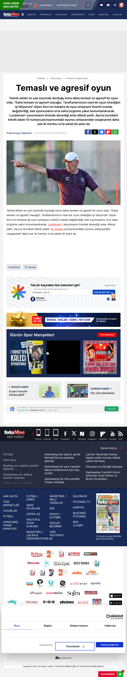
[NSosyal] (101, 131)
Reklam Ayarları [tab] (79, 625)
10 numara (57, 229)
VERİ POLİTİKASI (57, 533)
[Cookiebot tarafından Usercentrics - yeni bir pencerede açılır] (108, 617)
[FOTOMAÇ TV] (101, 4)
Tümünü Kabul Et (110, 644)
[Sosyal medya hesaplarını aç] (114, 4)
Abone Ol (111, 409)
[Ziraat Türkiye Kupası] (121, 4)
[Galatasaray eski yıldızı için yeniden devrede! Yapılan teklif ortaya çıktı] (100, 357)
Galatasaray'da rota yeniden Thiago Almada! (62, 480)
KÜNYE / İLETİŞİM (55, 515)
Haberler (41, 78)
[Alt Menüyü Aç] (23, 14)
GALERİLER (80, 496)
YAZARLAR (10, 510)
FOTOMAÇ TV (81, 501)
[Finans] (63, 319)
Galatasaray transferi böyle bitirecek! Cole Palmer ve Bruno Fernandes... (103, 475)
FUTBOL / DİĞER (32, 497)
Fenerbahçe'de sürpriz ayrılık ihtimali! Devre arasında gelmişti (62, 458)
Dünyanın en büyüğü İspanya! (104, 466)
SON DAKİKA (108, 674)
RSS (52, 508)
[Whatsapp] (115, 131)
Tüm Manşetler (107, 334)
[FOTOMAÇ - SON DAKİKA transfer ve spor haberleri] (11, 14)
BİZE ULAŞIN (78, 523)
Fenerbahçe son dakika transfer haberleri (17, 476)
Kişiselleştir (73, 646)
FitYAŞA (8, 454)
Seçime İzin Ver (46, 645)
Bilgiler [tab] (48, 625)
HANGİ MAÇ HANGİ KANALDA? (10, 525)
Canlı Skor (9, 460)
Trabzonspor (56, 78)
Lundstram (54, 224)
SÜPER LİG (33, 514)
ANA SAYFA (10, 496)
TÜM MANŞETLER (11, 503)
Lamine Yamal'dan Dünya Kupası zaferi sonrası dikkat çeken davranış (103, 458)
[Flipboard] (108, 131)
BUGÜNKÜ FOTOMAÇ (79, 514)
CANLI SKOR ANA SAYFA (11, 5)
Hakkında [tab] (110, 625)
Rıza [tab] (16, 625)
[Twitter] (95, 131)
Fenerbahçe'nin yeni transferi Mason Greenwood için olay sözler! (62, 470)
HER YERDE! (15, 437)
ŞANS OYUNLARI (33, 506)
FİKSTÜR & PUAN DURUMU (33, 523)
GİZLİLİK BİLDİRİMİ (55, 524)
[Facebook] (88, 131)
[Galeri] (108, 4)
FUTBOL (8, 516)
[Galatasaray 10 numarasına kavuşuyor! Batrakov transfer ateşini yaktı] (63, 357)
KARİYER (78, 507)
